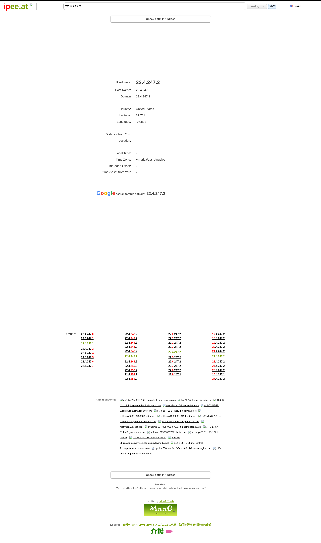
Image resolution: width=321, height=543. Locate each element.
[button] (257, 6)
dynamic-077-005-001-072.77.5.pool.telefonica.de (174, 426)
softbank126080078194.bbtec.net (178, 416)
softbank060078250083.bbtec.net (137, 416)
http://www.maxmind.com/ (192, 488)
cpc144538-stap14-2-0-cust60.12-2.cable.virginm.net (183, 448)
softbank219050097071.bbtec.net (168, 432)
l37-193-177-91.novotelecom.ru (149, 437)
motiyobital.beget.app (131, 426)
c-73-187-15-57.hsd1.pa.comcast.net (176, 410)
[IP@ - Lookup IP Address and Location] (33, 6)
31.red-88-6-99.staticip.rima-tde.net (180, 421)
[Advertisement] (160, 49)
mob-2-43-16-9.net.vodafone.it (182, 405)
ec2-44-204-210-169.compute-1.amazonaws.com (149, 400)
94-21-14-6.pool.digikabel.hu (196, 400)
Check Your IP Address (160, 19)
